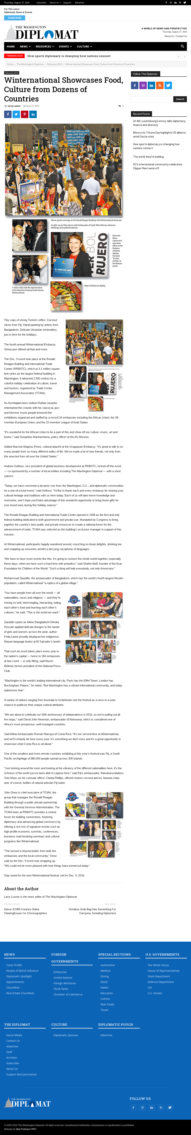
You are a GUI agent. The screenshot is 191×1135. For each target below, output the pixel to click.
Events (64, 46)
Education (107, 993)
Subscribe (41, 2)
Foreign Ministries (65, 983)
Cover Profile (14, 965)
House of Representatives (164, 970)
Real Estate (107, 1004)
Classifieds (13, 987)
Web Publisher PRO (26, 1129)
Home (11, 46)
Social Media (14, 1035)
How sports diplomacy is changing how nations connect (69, 56)
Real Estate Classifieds (20, 993)
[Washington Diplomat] (41, 31)
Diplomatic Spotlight (19, 976)
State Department (159, 976)
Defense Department (161, 982)
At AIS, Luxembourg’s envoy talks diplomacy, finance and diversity (159, 123)
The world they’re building (148, 156)
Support (67, 2)
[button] (182, 47)
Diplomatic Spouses (66, 1035)
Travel (104, 1010)
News (24, 46)
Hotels (104, 987)
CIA (150, 987)
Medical (105, 970)
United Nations (63, 977)
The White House (158, 965)
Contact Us (181, 36)
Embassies (60, 972)
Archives (11, 1057)
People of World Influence (22, 970)
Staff (9, 1052)
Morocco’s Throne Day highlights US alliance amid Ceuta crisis (159, 134)
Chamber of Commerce (68, 994)
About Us (54, 2)
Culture (83, 46)
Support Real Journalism (21, 1074)
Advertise (79, 2)
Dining (105, 976)
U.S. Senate (155, 993)
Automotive (108, 965)
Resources (43, 46)
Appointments (15, 982)
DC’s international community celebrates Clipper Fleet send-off (157, 166)
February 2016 (54, 64)
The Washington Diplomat (30, 64)
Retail (104, 982)
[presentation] (178, 56)
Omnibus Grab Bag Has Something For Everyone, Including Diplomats (92, 911)
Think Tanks (61, 989)
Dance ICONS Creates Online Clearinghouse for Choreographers (25, 911)
